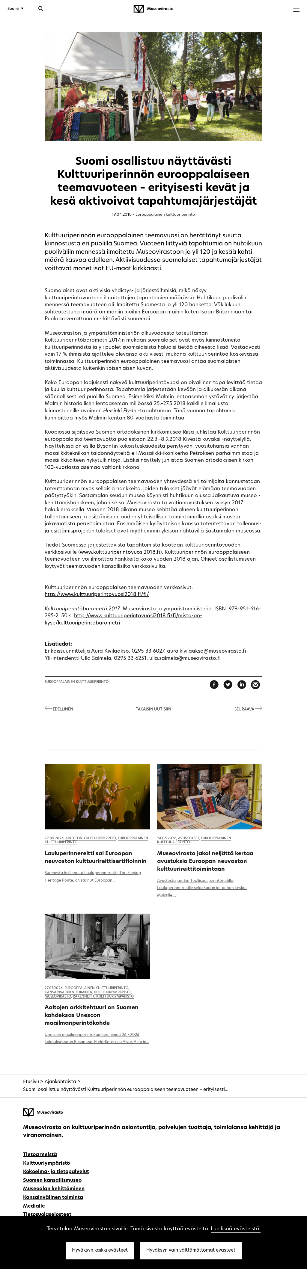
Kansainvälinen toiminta (68, 992)
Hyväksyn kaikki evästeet (100, 1250)
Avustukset (188, 838)
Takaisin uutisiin (153, 709)
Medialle (34, 1206)
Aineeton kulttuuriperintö (90, 838)
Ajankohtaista (60, 1082)
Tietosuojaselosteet (47, 1214)
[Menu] (296, 9)
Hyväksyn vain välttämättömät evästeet (190, 1250)
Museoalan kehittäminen (54, 1189)
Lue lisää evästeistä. (236, 1229)
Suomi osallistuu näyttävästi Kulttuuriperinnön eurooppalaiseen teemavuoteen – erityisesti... (125, 1090)
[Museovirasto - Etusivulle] (153, 9)
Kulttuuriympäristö (112, 992)
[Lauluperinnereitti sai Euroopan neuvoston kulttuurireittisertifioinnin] (97, 796)
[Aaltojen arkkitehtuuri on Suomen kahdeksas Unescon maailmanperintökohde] (97, 946)
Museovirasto (58, 996)
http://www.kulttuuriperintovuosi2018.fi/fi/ (97, 594)
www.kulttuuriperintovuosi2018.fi (120, 552)
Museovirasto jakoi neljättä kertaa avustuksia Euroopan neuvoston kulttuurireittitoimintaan (205, 861)
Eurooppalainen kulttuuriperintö (165, 215)
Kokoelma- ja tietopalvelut (56, 1172)
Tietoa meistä (40, 1154)
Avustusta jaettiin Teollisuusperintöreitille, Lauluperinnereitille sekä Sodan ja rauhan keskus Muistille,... (202, 888)
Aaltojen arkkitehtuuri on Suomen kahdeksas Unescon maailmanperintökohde (92, 1015)
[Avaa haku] (41, 9)
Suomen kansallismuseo (52, 1180)
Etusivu (31, 1082)
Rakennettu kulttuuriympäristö (103, 996)
